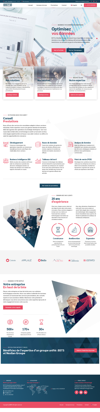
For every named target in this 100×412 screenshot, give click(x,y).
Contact (64, 5)
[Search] (81, 5)
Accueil (31, 5)
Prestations (54, 5)
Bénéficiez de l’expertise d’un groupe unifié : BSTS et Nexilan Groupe (33, 351)
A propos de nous (42, 5)
